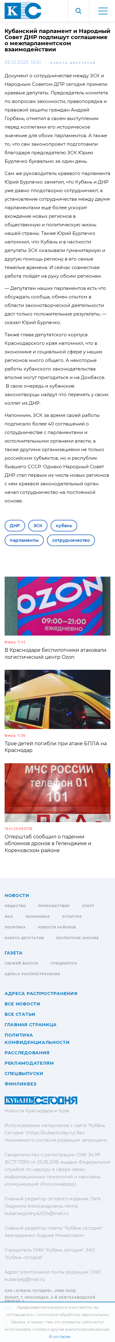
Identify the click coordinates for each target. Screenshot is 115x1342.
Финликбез (20, 1084)
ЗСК (37, 525)
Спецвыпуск (64, 963)
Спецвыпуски (24, 1073)
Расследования (27, 1053)
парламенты (24, 540)
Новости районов (57, 927)
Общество (15, 906)
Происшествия (54, 906)
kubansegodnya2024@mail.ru (36, 1213)
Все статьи (20, 1014)
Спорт (88, 906)
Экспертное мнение (77, 938)
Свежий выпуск (21, 963)
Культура (72, 917)
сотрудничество (71, 540)
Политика (15, 927)
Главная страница (31, 1024)
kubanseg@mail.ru (25, 1279)
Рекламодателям (29, 1063)
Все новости (22, 1004)
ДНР (15, 525)
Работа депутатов (73, 62)
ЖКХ (9, 917)
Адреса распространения (32, 974)
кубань (64, 525)
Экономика (37, 917)
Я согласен (60, 1336)
